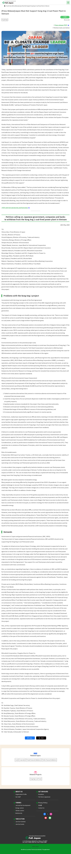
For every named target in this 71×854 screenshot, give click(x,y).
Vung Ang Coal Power (35, 779)
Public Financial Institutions (49, 760)
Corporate (22, 760)
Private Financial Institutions (34, 760)
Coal (16, 760)
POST (42, 738)
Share (30, 738)
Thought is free (45, 849)
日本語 (64, 17)
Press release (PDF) (61, 25)
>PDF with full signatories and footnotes (14, 208)
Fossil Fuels (8, 6)
